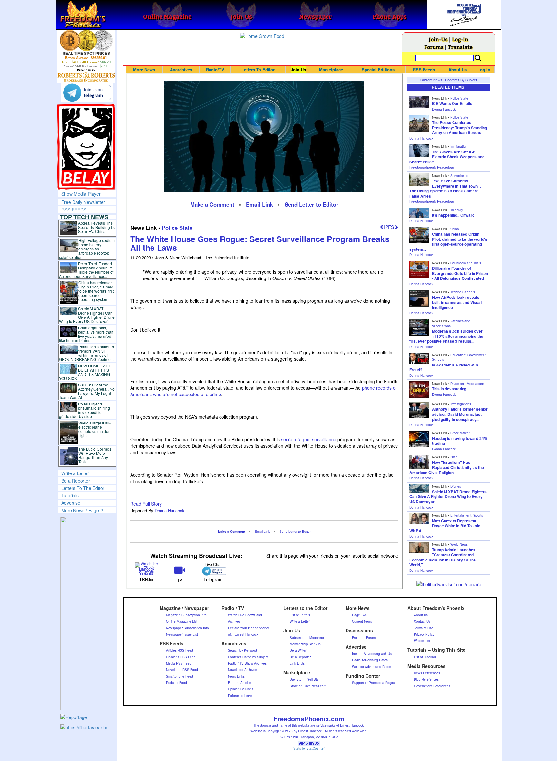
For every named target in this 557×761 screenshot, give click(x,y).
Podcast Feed (176, 682)
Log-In (460, 39)
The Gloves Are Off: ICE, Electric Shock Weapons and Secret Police (446, 157)
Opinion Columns (240, 689)
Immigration (458, 146)
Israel (454, 457)
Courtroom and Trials (465, 263)
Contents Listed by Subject (248, 657)
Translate (460, 47)
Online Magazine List (181, 621)
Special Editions (378, 69)
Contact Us (422, 621)
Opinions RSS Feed (181, 657)
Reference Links (240, 695)
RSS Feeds (424, 69)
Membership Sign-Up (305, 644)
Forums (434, 47)
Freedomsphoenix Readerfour (431, 167)
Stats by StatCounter (309, 748)
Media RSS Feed (178, 663)
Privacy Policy (424, 634)
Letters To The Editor (82, 488)
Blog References (426, 679)
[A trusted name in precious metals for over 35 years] (86, 75)
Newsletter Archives (242, 670)
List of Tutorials (425, 657)
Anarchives (181, 69)
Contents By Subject (461, 79)
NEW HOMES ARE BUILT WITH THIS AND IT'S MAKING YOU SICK (85, 372)
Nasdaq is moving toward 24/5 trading (459, 440)
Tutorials (70, 495)
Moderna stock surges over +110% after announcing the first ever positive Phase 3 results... (446, 336)
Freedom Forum (364, 637)
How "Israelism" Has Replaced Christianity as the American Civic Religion (446, 467)
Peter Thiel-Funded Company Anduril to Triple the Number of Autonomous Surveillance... (86, 270)
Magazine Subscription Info (186, 615)
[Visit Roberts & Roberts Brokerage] (86, 40)
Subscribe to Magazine (307, 637)
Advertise (70, 503)
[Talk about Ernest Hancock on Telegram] (213, 571)
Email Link (259, 204)
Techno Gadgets (462, 292)
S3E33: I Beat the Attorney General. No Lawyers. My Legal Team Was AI (87, 391)
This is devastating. (449, 389)
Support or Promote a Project (374, 682)
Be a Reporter (75, 480)
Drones (455, 486)
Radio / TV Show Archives (247, 663)
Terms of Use (423, 628)
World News (459, 544)
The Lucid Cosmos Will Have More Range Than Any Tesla (94, 455)
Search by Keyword (242, 650)
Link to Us (297, 663)
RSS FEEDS (73, 209)
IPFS (389, 227)
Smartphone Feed (179, 676)
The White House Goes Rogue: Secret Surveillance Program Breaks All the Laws (259, 243)
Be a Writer (298, 650)
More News (144, 69)
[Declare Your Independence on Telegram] (87, 92)
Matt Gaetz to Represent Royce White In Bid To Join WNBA (444, 525)
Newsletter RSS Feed (182, 670)
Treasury (456, 210)
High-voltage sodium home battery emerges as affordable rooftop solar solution (87, 249)
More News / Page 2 (82, 510)
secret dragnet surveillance (308, 439)
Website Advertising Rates (371, 666)
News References (427, 673)
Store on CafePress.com (308, 686)
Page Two (359, 615)
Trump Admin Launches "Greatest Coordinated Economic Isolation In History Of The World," (442, 557)
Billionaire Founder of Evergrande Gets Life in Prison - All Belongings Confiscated (460, 273)
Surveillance (459, 175)
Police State (177, 227)
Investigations (460, 404)
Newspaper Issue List (182, 634)
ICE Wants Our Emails (452, 103)
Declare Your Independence (249, 628)
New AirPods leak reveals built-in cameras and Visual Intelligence (457, 302)
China (454, 229)
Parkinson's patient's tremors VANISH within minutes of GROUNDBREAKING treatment (86, 353)
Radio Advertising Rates (370, 660)
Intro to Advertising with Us (372, 653)
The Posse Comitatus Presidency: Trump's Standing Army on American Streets (459, 127)
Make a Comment (212, 204)
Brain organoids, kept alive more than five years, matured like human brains (86, 334)
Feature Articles (239, 682)
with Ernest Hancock (243, 634)
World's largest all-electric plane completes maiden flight (94, 429)
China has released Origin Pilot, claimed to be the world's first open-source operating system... (96, 291)
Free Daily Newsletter (83, 202)
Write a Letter (75, 473)
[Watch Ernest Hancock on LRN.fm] (147, 568)
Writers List (422, 641)
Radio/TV (215, 69)
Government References (432, 686)
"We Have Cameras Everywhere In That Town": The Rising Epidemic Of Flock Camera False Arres (445, 188)
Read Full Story (146, 504)
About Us (457, 69)
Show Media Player (81, 193)
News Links (236, 676)
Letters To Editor (258, 69)
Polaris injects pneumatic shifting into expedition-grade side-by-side (84, 410)
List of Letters (300, 615)
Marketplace (331, 69)
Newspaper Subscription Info (187, 628)
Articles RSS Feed (179, 650)
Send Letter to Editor (311, 204)
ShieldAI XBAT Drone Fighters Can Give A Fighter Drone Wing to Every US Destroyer (87, 315)
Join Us (298, 69)
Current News (431, 79)
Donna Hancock (169, 510)
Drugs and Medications (467, 383)
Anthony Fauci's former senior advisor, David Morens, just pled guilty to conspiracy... (460, 414)
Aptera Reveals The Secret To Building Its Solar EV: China (96, 227)
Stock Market (460, 433)
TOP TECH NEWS (84, 217)
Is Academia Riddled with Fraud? (443, 367)
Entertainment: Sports (466, 515)
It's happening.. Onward (453, 215)
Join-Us (438, 39)
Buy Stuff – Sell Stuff (305, 679)
